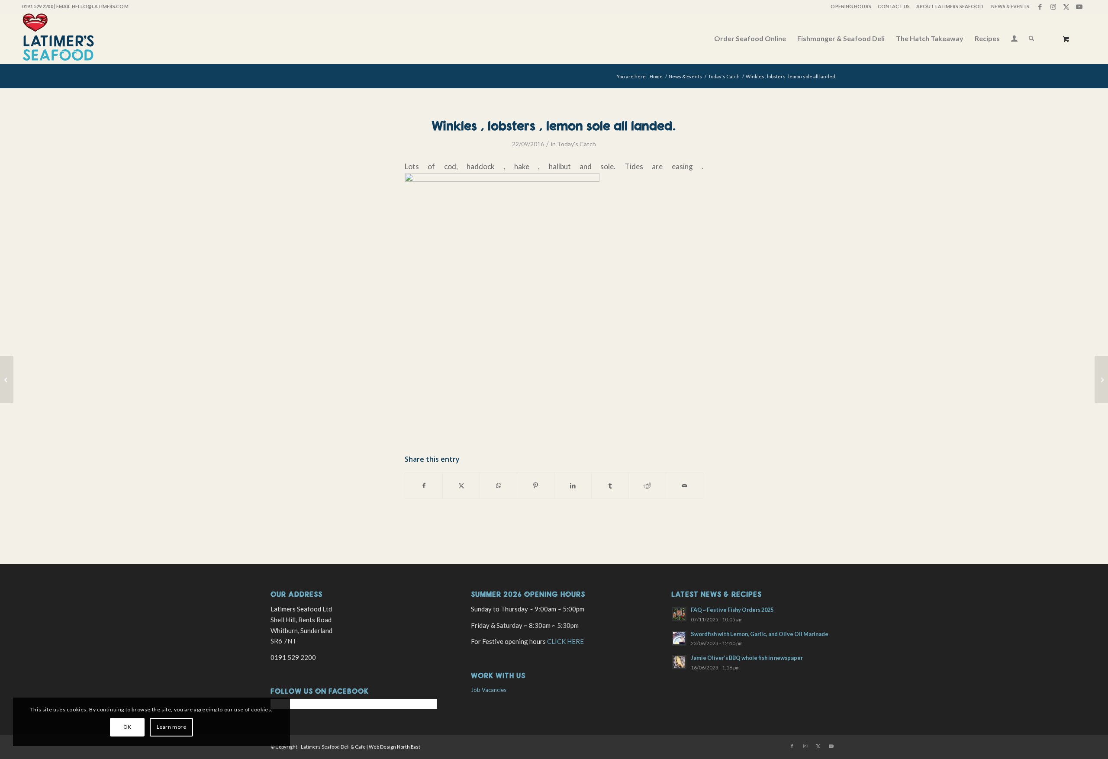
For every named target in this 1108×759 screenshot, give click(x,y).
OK (127, 727)
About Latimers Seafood (949, 6)
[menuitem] (850, 6)
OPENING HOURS (851, 6)
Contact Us (894, 6)
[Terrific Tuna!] (6, 379)
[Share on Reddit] (647, 485)
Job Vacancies (488, 689)
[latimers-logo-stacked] (58, 38)
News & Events (1010, 6)
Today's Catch (576, 144)
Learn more (172, 727)
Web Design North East (394, 746)
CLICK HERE (565, 641)
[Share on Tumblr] (610, 485)
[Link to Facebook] (1040, 6)
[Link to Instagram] (1053, 6)
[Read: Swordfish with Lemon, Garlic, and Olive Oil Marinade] (679, 638)
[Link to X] (1066, 6)
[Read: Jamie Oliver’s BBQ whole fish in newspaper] (679, 662)
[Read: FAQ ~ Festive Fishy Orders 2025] (679, 614)
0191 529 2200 (37, 6)
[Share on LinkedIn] (572, 485)
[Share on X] (461, 485)
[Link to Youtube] (1079, 6)
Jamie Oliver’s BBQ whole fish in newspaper (747, 657)
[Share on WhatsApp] (498, 485)
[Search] (1031, 38)
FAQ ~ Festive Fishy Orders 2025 (732, 609)
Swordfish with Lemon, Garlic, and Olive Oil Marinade (759, 633)
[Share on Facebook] (423, 485)
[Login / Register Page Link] (1014, 39)
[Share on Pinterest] (535, 485)
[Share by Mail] (684, 485)
